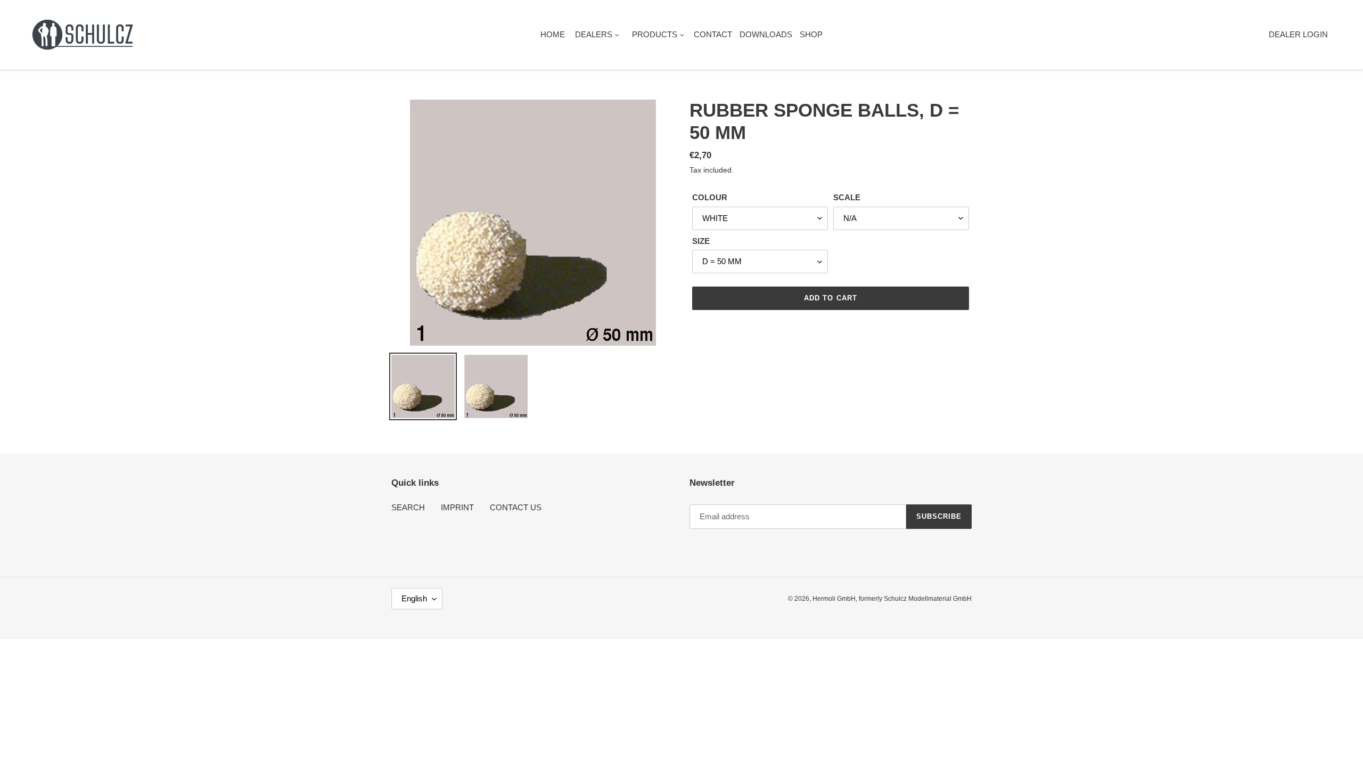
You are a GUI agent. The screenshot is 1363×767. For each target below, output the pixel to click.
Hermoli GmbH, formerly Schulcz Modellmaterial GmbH (892, 598)
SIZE (701, 241)
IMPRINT (457, 507)
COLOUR (709, 197)
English (414, 598)
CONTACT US (515, 507)
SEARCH (408, 507)
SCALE (846, 197)
